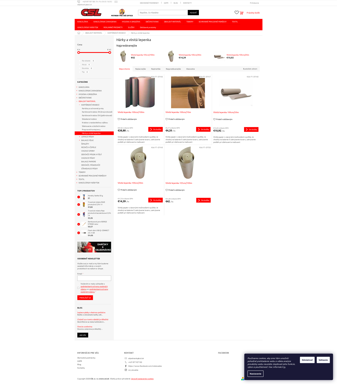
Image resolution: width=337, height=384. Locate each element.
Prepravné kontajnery (91, 129)
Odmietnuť (307, 360)
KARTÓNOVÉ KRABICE (90, 105)
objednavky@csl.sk (136, 358)
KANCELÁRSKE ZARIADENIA (90, 91)
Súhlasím (323, 360)
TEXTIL (81, 179)
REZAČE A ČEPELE (88, 147)
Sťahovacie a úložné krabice (93, 126)
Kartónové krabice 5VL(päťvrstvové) (97, 115)
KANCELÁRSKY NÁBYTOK (89, 183)
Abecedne (190, 69)
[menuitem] (83, 21)
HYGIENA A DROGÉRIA (88, 94)
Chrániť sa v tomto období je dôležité (92, 319)
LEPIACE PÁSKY (87, 137)
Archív (82, 335)
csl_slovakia (133, 370)
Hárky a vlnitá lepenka (91, 133)
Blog (176, 3)
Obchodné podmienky (149, 3)
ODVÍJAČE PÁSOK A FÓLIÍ (91, 154)
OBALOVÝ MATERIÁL (87, 101)
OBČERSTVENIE (85, 98)
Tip (85, 72)
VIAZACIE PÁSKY (88, 158)
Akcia (86, 64)
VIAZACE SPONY (88, 151)
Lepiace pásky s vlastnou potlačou (91, 312)
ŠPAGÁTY (85, 144)
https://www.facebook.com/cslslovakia (145, 366)
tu (284, 367)
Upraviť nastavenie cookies (142, 379)
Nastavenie (255, 373)
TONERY (82, 172)
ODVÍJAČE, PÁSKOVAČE (90, 165)
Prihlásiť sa (85, 297)
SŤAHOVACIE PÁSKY (89, 168)
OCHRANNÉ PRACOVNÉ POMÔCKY (92, 176)
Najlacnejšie (140, 69)
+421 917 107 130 (135, 362)
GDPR (166, 3)
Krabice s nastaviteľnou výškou (95, 122)
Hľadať (193, 12)
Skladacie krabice (89, 119)
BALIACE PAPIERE (88, 161)
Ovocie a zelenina (84, 327)
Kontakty (187, 3)
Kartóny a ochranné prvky (93, 108)
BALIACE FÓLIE (87, 140)
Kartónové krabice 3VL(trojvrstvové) (97, 112)
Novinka (87, 68)
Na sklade (88, 61)
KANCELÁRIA (84, 87)
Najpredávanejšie (173, 69)
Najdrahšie (155, 69)
